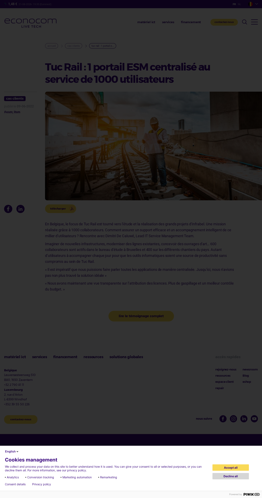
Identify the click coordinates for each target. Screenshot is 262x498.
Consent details (15, 484)
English (10, 451)
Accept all (231, 467)
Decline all (231, 476)
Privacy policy (41, 484)
